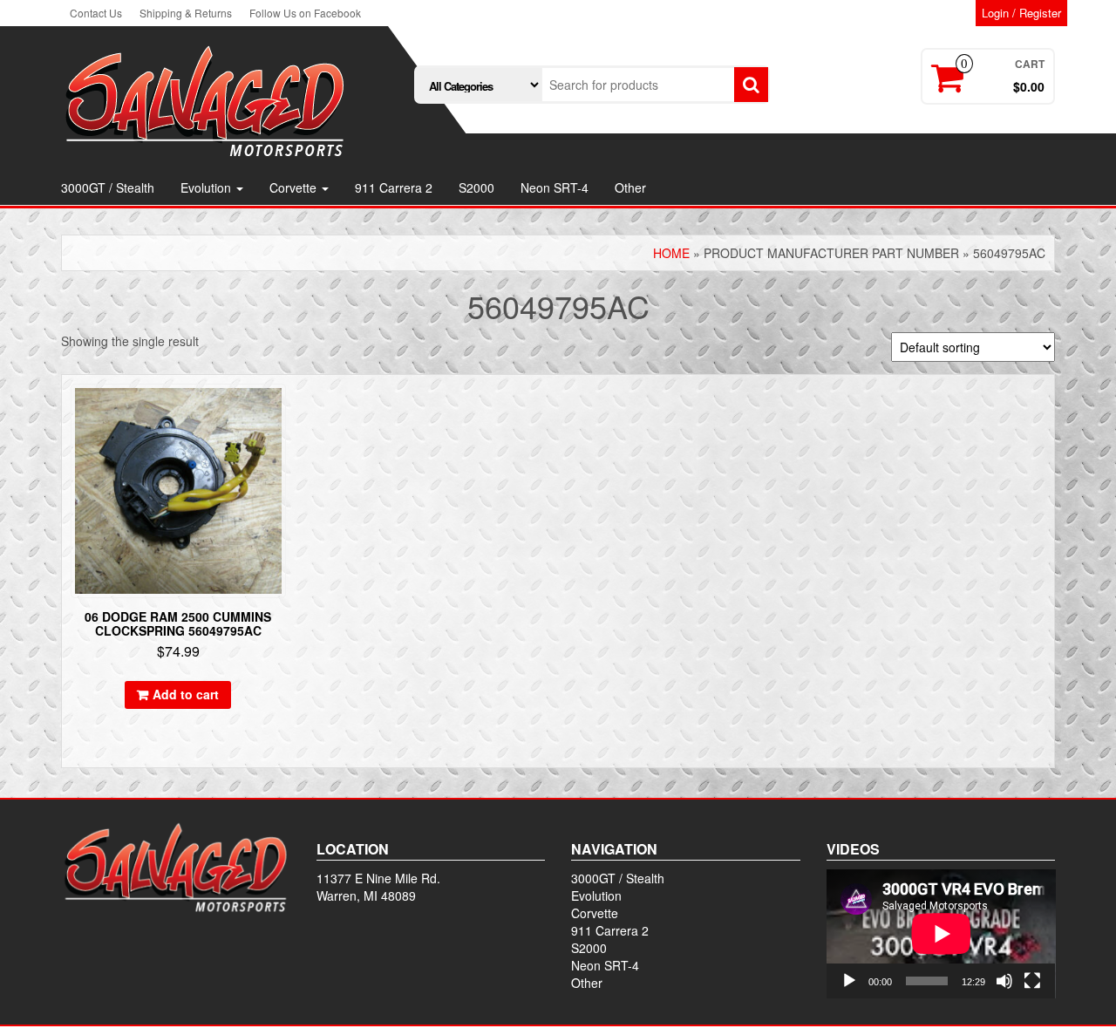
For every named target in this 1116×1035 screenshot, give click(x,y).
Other (630, 187)
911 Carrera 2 (393, 187)
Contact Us (96, 12)
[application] (941, 933)
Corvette (294, 187)
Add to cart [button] (186, 694)
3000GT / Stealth (107, 187)
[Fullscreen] (1032, 981)
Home (671, 253)
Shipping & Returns (186, 12)
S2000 (476, 187)
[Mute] (1004, 981)
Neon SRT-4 (555, 187)
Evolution (207, 187)
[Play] (849, 981)
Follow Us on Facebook (305, 12)
